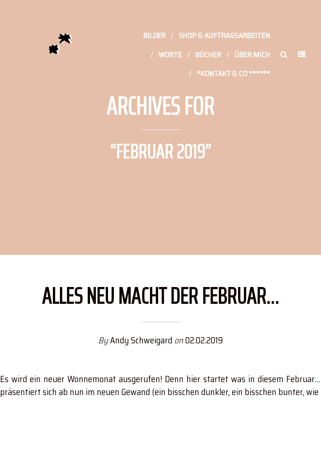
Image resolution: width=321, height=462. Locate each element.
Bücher (208, 54)
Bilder (154, 35)
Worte (170, 54)
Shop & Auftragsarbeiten (224, 35)
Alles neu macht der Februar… (160, 295)
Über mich (252, 54)
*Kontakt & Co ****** (233, 73)
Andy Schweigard (142, 340)
